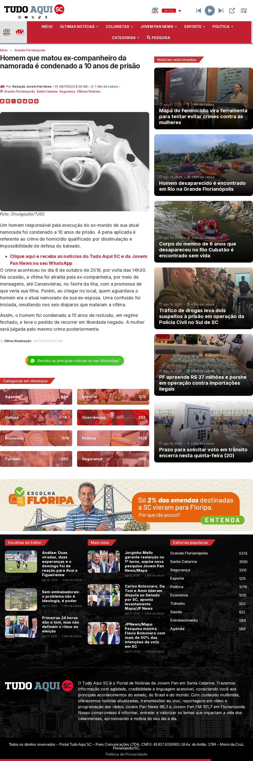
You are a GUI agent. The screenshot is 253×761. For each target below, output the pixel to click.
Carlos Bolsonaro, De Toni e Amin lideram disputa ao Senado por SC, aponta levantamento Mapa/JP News (145, 597)
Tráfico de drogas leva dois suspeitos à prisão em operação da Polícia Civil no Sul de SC (201, 316)
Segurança (67, 91)
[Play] (210, 10)
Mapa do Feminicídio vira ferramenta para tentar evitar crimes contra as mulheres (203, 116)
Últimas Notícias (88, 91)
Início (4, 50)
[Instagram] (19, 17)
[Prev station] (221, 10)
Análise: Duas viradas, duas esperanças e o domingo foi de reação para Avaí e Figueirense (60, 563)
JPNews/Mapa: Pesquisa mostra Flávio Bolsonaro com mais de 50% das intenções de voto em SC (145, 635)
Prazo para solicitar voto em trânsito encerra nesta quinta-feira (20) (203, 452)
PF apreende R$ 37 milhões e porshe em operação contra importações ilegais (203, 383)
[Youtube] (26, 17)
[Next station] (198, 10)
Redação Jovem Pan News (32, 86)
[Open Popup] (232, 10)
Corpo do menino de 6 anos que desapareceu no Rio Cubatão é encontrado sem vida (197, 250)
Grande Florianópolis (29, 50)
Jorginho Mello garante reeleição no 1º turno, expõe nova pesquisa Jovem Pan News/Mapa (144, 561)
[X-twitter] (32, 17)
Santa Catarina (47, 91)
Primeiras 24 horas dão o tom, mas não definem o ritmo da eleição (60, 624)
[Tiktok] (39, 17)
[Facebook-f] (46, 17)
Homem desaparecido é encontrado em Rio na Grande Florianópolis (202, 186)
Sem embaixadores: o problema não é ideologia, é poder (61, 596)
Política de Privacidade (126, 754)
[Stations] (243, 10)
